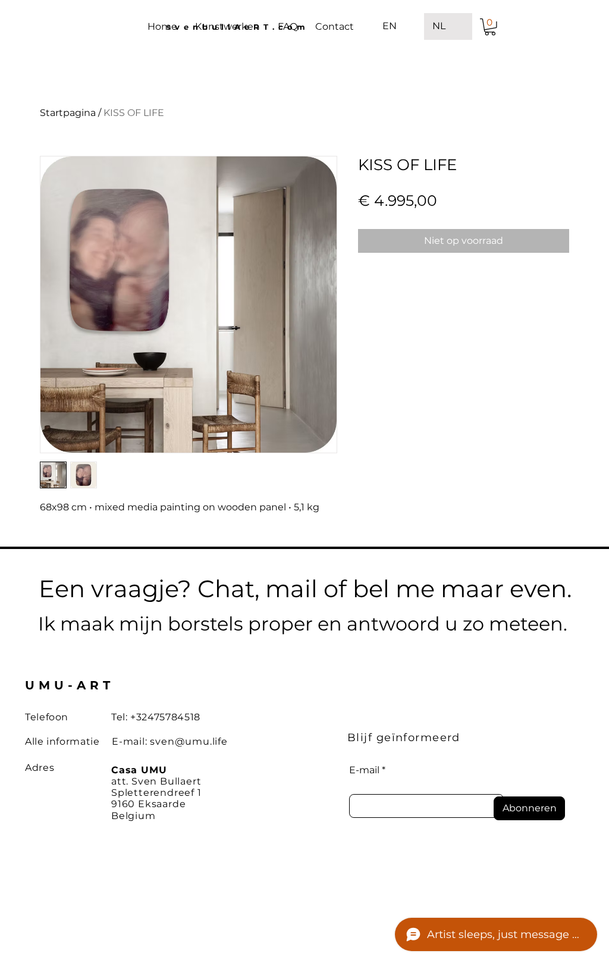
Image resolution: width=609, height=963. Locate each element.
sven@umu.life (188, 741)
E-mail (364, 770)
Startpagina (68, 112)
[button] (490, 27)
